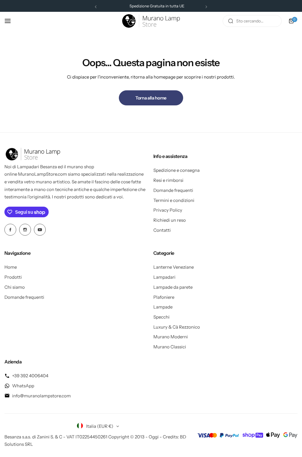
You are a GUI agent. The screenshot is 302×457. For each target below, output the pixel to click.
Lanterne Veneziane (173, 267)
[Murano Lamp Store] (151, 21)
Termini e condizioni (173, 200)
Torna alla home (151, 98)
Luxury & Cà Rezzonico (176, 327)
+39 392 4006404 (30, 375)
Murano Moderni (170, 337)
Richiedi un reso (169, 220)
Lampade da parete (173, 287)
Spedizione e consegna (176, 170)
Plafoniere (163, 297)
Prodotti (13, 277)
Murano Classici (169, 347)
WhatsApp (23, 386)
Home (10, 267)
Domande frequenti (173, 190)
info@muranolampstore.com (41, 396)
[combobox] (252, 21)
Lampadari (164, 277)
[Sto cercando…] (230, 21)
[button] (95, 6)
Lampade (163, 307)
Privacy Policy (167, 210)
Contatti (162, 230)
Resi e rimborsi (168, 180)
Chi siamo (14, 287)
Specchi (161, 317)
